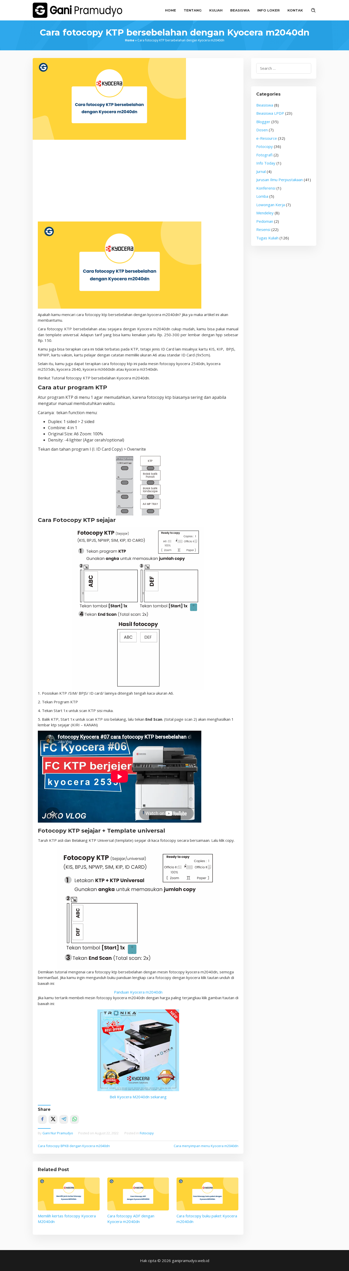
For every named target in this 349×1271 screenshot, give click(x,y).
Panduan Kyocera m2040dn (138, 992)
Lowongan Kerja (270, 204)
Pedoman (264, 221)
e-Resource (266, 138)
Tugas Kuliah (267, 237)
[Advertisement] (138, 183)
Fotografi (264, 154)
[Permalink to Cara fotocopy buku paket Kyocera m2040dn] (207, 1193)
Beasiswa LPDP (270, 113)
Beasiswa (264, 105)
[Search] (313, 10)
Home (129, 40)
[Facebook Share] (42, 1119)
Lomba (262, 196)
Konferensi (265, 188)
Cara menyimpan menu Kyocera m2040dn (206, 1146)
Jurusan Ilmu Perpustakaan (279, 179)
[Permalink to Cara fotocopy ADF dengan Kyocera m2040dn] (138, 1193)
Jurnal (261, 171)
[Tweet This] (53, 1119)
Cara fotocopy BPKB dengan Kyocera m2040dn (74, 1146)
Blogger (263, 121)
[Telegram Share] (63, 1119)
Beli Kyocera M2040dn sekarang (138, 1096)
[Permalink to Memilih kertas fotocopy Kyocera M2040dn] (69, 1193)
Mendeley (265, 212)
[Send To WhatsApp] (74, 1119)
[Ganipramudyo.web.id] (77, 9)
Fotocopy (147, 1133)
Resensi (263, 229)
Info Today (265, 163)
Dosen (262, 129)
